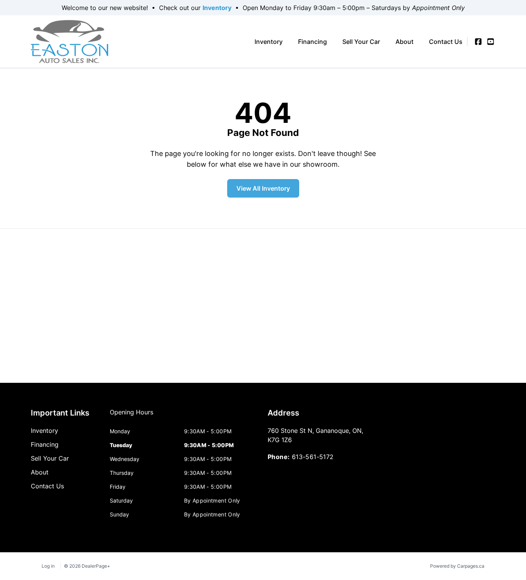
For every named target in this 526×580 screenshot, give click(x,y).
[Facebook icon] (478, 41)
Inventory (217, 8)
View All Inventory (263, 188)
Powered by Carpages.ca (457, 566)
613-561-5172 (313, 457)
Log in (48, 566)
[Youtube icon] (490, 41)
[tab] (131, 415)
